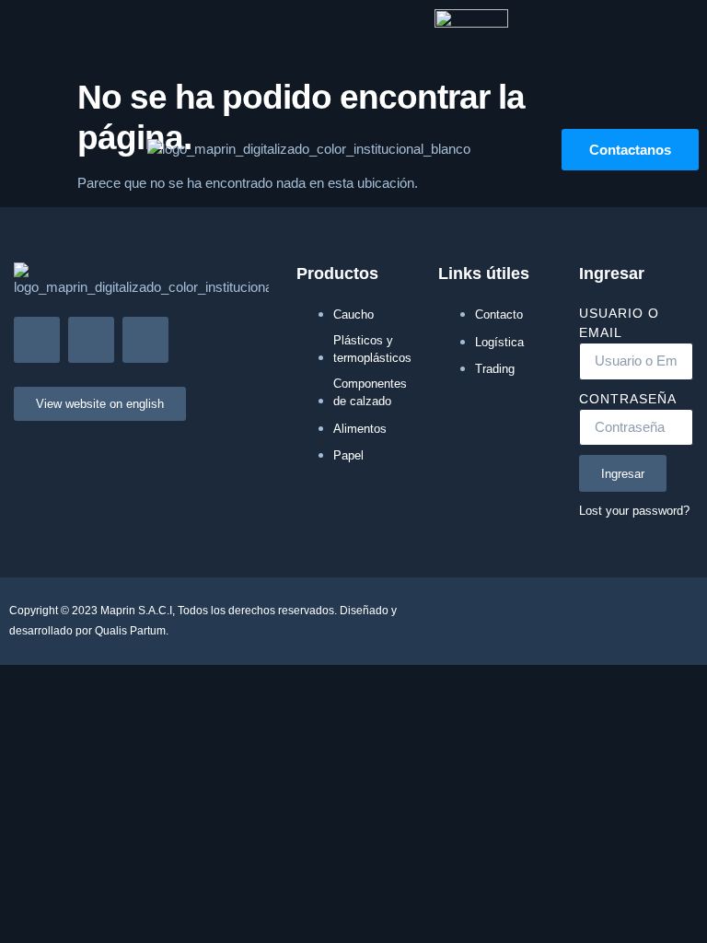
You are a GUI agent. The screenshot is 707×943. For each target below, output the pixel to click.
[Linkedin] (145, 340)
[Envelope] (37, 340)
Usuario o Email (619, 323)
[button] (22, 149)
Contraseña (628, 398)
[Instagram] (91, 340)
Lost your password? (634, 511)
